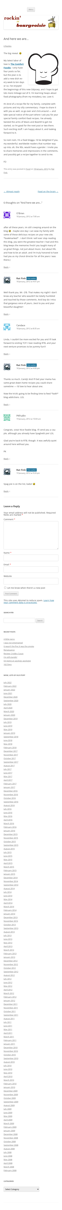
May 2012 (8, 986)
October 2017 (10, 758)
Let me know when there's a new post (26, 587)
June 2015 (8, 856)
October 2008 (10, 1141)
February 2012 (10, 997)
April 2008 (8, 1163)
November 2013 (11, 921)
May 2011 (8, 1029)
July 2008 (7, 1152)
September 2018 (11, 736)
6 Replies (7, 46)
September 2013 (11, 928)
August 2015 (9, 848)
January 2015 (9, 874)
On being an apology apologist (17, 660)
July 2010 (7, 1065)
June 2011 (8, 1025)
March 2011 (9, 1036)
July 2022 (7, 682)
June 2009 (8, 1112)
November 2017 (11, 754)
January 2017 (9, 787)
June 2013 (8, 939)
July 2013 (7, 935)
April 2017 (8, 780)
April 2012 (8, 989)
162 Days (8, 664)
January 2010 (9, 1087)
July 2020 (7, 704)
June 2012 (8, 982)
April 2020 (8, 707)
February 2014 (10, 910)
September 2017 (11, 762)
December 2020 (10, 697)
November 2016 (11, 794)
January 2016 (9, 830)
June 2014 (8, 895)
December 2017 (10, 751)
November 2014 (11, 881)
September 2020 (11, 700)
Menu (31, 9)
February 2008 (10, 1170)
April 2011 (8, 1033)
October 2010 (10, 1054)
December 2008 (10, 1134)
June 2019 (8, 725)
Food (28, 169)
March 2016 (9, 823)
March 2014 (9, 906)
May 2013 (8, 942)
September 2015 (11, 845)
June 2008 (8, 1156)
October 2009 (10, 1098)
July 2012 (7, 978)
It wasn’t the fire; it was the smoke (19, 646)
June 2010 (8, 1069)
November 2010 (11, 1051)
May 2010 (8, 1072)
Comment (9, 519)
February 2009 (10, 1127)
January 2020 (9, 715)
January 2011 (9, 1044)
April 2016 (8, 819)
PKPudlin (21, 415)
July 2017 (7, 769)
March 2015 (9, 866)
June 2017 (8, 772)
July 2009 (7, 1109)
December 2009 (10, 1091)
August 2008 (9, 1148)
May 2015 (8, 859)
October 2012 (10, 968)
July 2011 (7, 1022)
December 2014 (10, 877)
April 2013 (8, 946)
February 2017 (10, 783)
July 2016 (7, 809)
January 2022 (9, 689)
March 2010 (9, 1080)
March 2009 (9, 1123)
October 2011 (10, 1011)
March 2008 (9, 1166)
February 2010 (10, 1083)
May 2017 (8, 776)
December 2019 (10, 718)
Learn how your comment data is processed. (29, 601)
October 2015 (10, 841)
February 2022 (10, 686)
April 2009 (8, 1119)
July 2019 (7, 722)
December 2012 (10, 960)
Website (8, 576)
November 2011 (11, 1007)
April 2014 (8, 903)
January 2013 (9, 957)
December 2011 (10, 1004)
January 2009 (9, 1130)
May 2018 (8, 744)
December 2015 (10, 834)
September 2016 (11, 801)
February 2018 (10, 747)
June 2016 (8, 812)
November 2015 (11, 838)
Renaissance (9, 650)
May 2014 (8, 899)
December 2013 (10, 917)
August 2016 (9, 805)
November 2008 (11, 1138)
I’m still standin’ (10, 657)
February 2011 (10, 1040)
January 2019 (9, 733)
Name (7, 552)
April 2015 (8, 863)
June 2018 (8, 740)
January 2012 (9, 1000)
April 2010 (8, 1076)
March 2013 (9, 950)
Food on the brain (48, 191)
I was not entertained (13, 642)
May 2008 (8, 1159)
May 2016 (8, 816)
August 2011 (9, 1018)
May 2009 (8, 1116)
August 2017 (9, 765)
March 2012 (9, 993)
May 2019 (8, 729)
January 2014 (9, 913)
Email (7, 564)
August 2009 (9, 1105)
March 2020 (9, 711)
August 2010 (9, 1062)
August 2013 (9, 932)
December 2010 (10, 1047)
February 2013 (10, 953)
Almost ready (12, 191)
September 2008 (11, 1145)
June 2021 (8, 693)
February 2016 (10, 827)
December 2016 (10, 791)
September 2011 (11, 1015)
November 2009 (11, 1094)
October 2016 (10, 798)
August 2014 (9, 888)
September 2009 (11, 1101)
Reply (6, 267)
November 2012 (11, 964)
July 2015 (7, 852)
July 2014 (7, 892)
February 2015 (10, 870)
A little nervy (9, 639)
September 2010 (11, 1058)
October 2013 (10, 924)
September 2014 (11, 885)
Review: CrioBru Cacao (13, 653)
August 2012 (9, 975)
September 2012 (11, 971)
